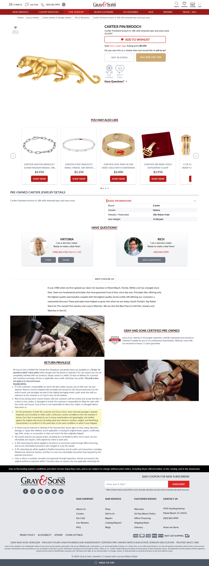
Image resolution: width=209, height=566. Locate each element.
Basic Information (119, 200)
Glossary (138, 527)
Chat (48, 259)
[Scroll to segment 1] (101, 188)
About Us (81, 509)
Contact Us (170, 498)
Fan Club (80, 518)
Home (20, 17)
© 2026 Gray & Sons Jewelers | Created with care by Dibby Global (104, 556)
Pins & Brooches (82, 17)
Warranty (139, 509)
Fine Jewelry (76, 11)
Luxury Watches (49, 11)
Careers (80, 513)
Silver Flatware (103, 11)
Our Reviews (82, 522)
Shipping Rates (141, 522)
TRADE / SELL (189, 11)
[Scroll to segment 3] (105, 188)
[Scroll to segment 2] (103, 188)
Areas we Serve (171, 527)
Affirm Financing (142, 518)
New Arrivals (20, 11)
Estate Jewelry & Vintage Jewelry (57, 17)
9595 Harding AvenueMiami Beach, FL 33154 (175, 511)
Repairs (168, 11)
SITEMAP (58, 534)
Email (66, 259)
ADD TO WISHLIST (137, 39)
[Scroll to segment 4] (107, 188)
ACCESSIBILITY (44, 534)
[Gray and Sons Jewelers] (104, 4)
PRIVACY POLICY (27, 534)
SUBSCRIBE (178, 484)
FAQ (78, 527)
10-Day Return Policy (145, 513)
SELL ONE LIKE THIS (151, 57)
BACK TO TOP (106, 562)
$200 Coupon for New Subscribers (165, 476)
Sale (151, 11)
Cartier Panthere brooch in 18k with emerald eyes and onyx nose (121, 17)
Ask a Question (151, 259)
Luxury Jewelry (32, 17)
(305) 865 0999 (170, 518)
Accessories (130, 11)
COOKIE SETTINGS (74, 534)
